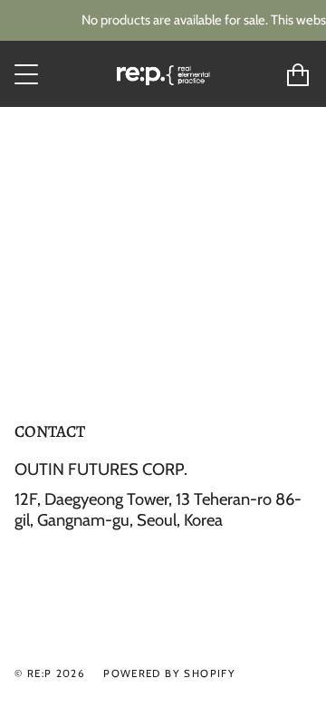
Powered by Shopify (169, 673)
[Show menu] (28, 74)
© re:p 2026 (49, 673)
